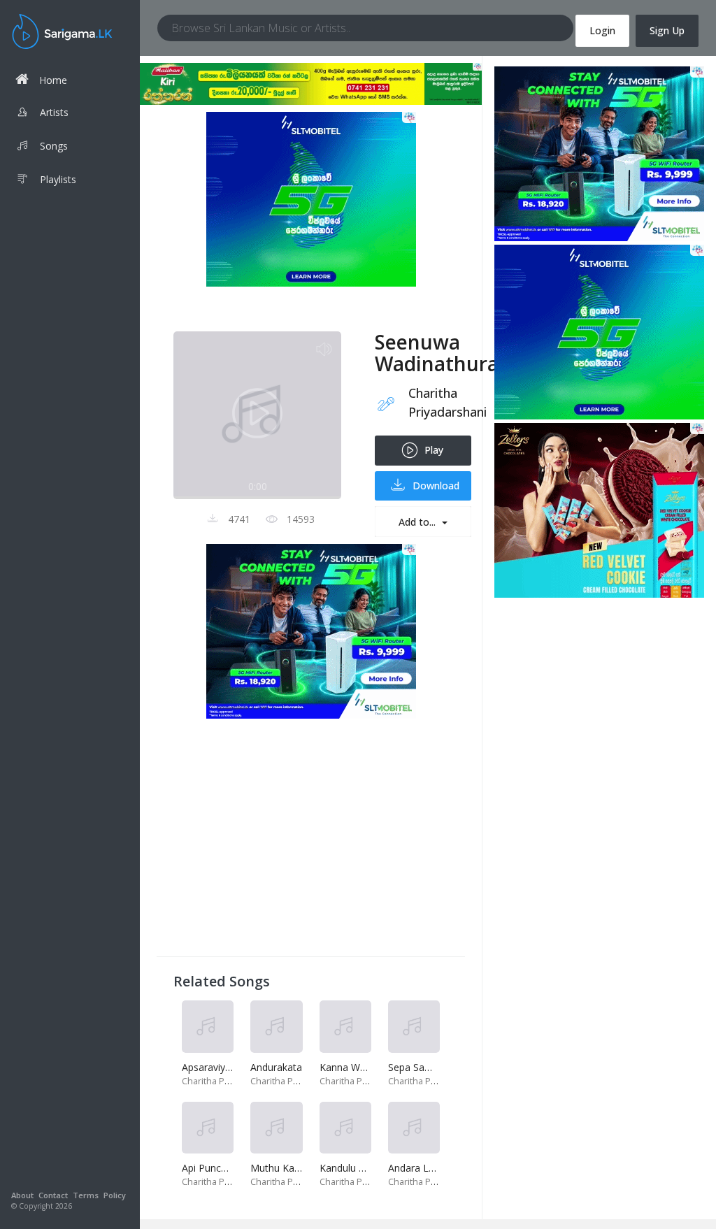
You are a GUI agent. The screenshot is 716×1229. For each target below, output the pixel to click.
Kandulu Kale (349, 1167)
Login (602, 30)
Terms (86, 1195)
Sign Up (667, 30)
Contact (53, 1195)
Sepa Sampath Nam (433, 1067)
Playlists (58, 179)
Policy (114, 1195)
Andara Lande (419, 1167)
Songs (54, 145)
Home (53, 80)
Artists (54, 112)
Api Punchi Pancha (223, 1167)
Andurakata (276, 1067)
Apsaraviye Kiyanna (225, 1067)
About (22, 1195)
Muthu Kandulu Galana (301, 1167)
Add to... (418, 522)
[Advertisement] (310, 842)
